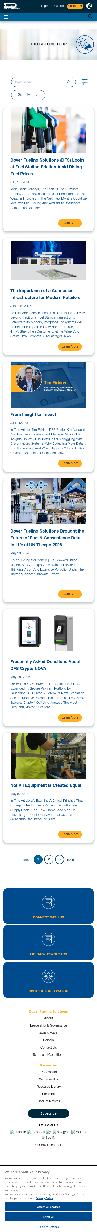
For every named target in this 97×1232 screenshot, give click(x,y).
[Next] (70, 860)
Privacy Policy (44, 1198)
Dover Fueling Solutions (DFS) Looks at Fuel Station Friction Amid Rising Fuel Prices (47, 167)
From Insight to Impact (33, 415)
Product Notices (48, 1101)
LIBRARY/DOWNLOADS (48, 954)
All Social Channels (48, 1145)
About (48, 1018)
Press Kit (48, 1094)
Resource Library (49, 1087)
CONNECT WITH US (48, 917)
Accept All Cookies (48, 1207)
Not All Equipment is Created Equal (45, 786)
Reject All (48, 1217)
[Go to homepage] (12, 6)
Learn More (70, 223)
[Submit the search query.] (68, 82)
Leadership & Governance (48, 1025)
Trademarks (48, 1072)
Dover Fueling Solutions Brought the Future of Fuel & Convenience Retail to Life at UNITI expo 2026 (47, 538)
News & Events (48, 1033)
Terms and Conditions (48, 1055)
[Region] (89, 6)
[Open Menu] (5, 17)
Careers (48, 1040)
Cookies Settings (48, 1226)
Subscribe (49, 1113)
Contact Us (48, 1047)
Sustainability (48, 1079)
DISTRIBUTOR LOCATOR (48, 991)
